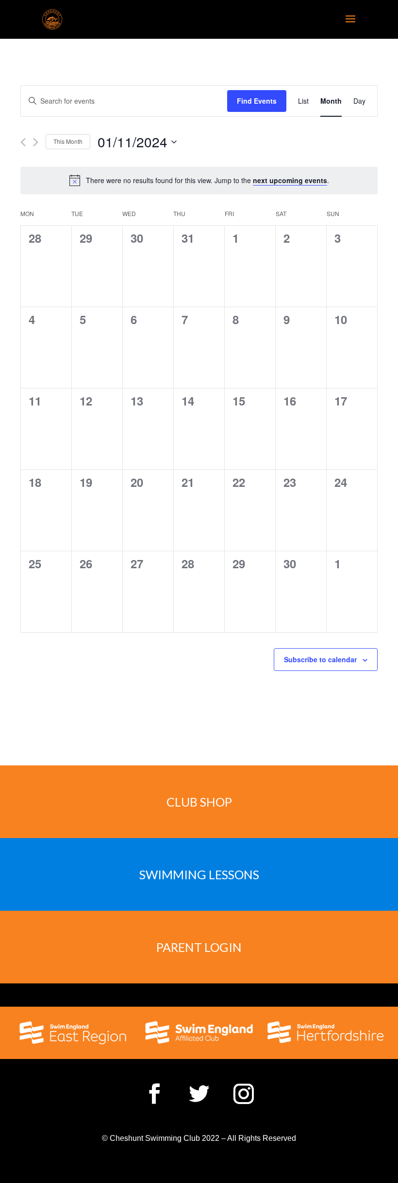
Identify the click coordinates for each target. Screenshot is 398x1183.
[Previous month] (23, 142)
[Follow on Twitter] (199, 1094)
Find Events (257, 101)
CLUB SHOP (199, 801)
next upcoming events (290, 180)
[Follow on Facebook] (154, 1094)
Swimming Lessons (199, 874)
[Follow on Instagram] (243, 1094)
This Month (68, 141)
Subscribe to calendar (320, 659)
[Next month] (35, 142)
